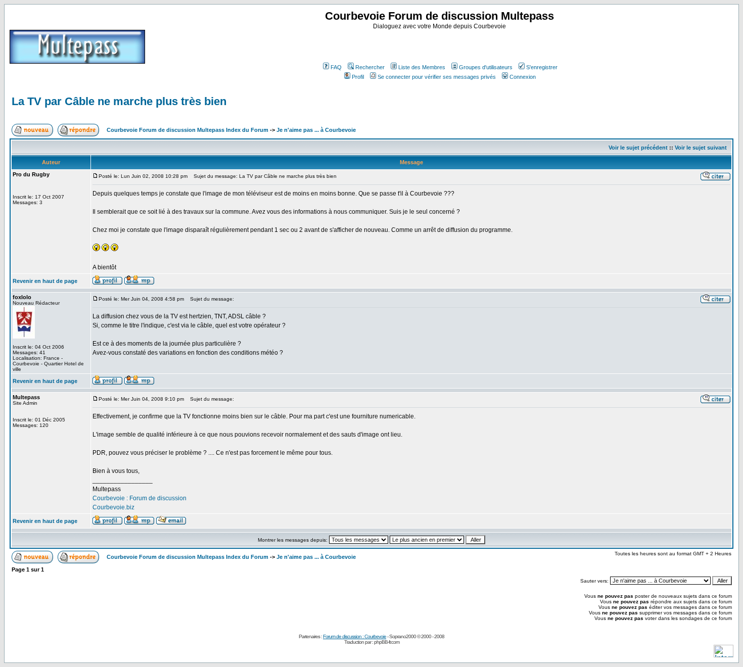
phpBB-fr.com (386, 642)
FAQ (336, 67)
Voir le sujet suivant (701, 148)
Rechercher (370, 67)
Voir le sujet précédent (638, 148)
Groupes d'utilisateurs (486, 67)
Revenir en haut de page (45, 281)
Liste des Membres (421, 67)
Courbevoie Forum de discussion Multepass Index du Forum (187, 130)
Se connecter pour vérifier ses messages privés (437, 77)
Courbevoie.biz (113, 507)
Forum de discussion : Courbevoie (354, 636)
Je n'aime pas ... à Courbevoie (316, 130)
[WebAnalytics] (723, 654)
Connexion (522, 77)
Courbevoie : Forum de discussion (139, 498)
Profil (358, 77)
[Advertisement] (440, 45)
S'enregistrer (542, 67)
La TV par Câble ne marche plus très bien (119, 101)
